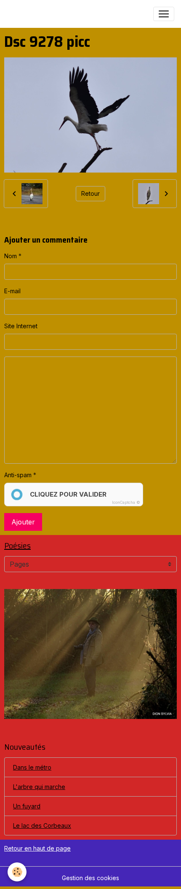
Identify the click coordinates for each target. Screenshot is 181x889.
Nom (10, 255)
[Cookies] (17, 871)
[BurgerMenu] (163, 14)
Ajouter (23, 522)
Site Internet (20, 326)
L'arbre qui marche (39, 786)
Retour (90, 193)
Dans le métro (32, 767)
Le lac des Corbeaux (42, 825)
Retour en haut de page (37, 848)
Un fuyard (26, 806)
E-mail (12, 291)
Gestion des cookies (90, 877)
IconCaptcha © (126, 502)
